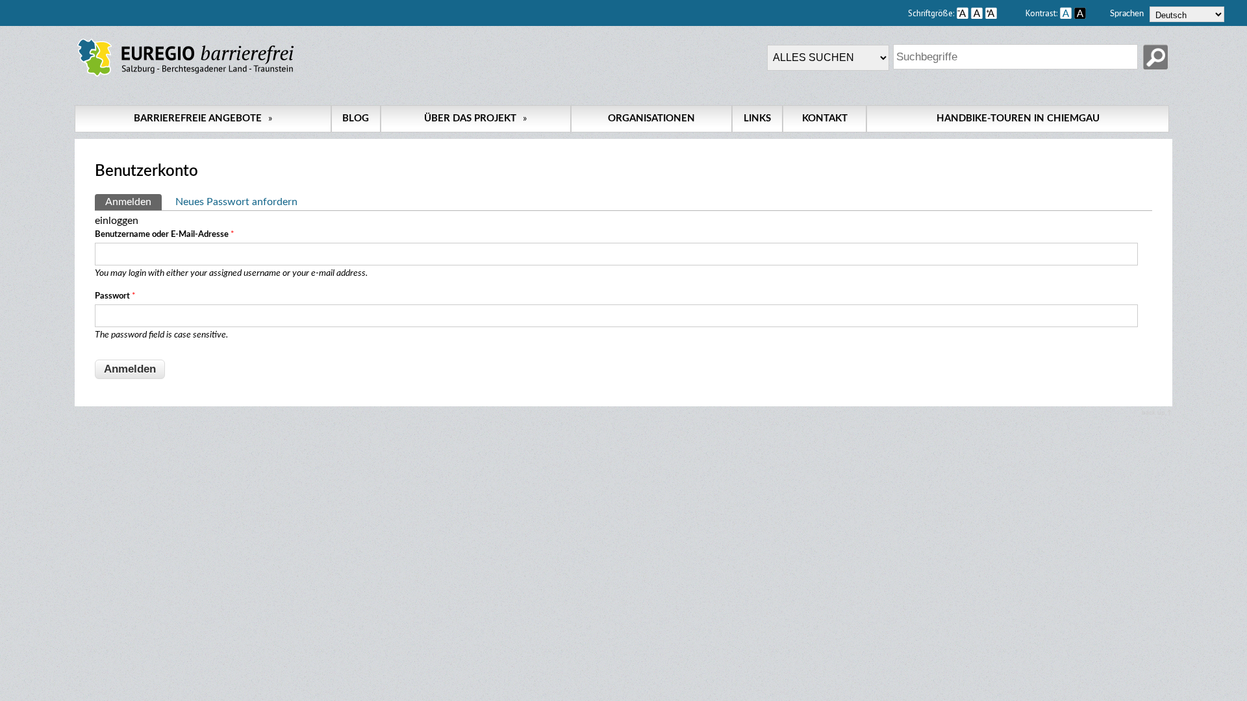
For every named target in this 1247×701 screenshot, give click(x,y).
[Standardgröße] (977, 12)
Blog (355, 118)
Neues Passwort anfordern (236, 202)
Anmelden (133, 202)
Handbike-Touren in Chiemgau (1018, 118)
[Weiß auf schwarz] (1080, 12)
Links (757, 118)
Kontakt (825, 118)
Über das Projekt (475, 118)
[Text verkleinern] (962, 12)
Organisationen (651, 118)
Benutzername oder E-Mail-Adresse (164, 234)
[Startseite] (185, 76)
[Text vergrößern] (1004, 12)
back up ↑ (1157, 413)
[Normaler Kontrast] (1066, 12)
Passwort (115, 296)
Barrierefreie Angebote (203, 118)
